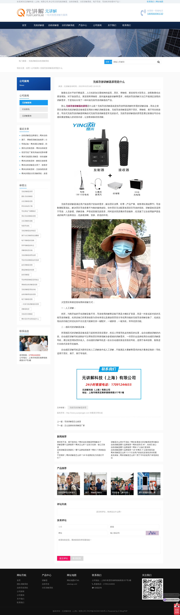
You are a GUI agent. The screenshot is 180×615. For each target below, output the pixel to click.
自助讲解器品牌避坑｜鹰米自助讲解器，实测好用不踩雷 (33, 135)
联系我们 (126, 25)
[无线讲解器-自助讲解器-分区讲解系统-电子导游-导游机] (30, 12)
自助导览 (45, 584)
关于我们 (112, 25)
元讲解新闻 (26, 103)
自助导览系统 (22, 588)
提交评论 (63, 558)
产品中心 (83, 25)
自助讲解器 (53, 25)
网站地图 (159, 2)
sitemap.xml (72, 584)
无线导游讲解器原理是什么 (51, 68)
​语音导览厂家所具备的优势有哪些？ (33, 152)
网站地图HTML (73, 580)
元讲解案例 (26, 116)
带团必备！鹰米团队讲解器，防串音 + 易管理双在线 (33, 144)
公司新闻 (97, 25)
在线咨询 (98, 588)
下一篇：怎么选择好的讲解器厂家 (71, 425)
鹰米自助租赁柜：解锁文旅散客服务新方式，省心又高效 (33, 161)
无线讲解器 (39, 25)
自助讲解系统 (43, 61)
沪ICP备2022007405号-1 (96, 611)
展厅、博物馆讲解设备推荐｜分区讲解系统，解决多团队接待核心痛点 (33, 140)
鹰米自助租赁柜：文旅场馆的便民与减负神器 (33, 169)
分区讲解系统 (68, 25)
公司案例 (20, 595)
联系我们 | (151, 2)
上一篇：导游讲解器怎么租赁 (69, 421)
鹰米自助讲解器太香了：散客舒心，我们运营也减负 (33, 165)
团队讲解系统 (22, 584)
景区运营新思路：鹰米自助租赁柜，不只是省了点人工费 (33, 148)
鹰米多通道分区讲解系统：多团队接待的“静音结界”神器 (33, 173)
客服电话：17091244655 (104, 584)
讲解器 (44, 580)
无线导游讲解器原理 (78, 407)
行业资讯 (26, 109)
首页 (24, 25)
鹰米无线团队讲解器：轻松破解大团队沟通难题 (33, 156)
